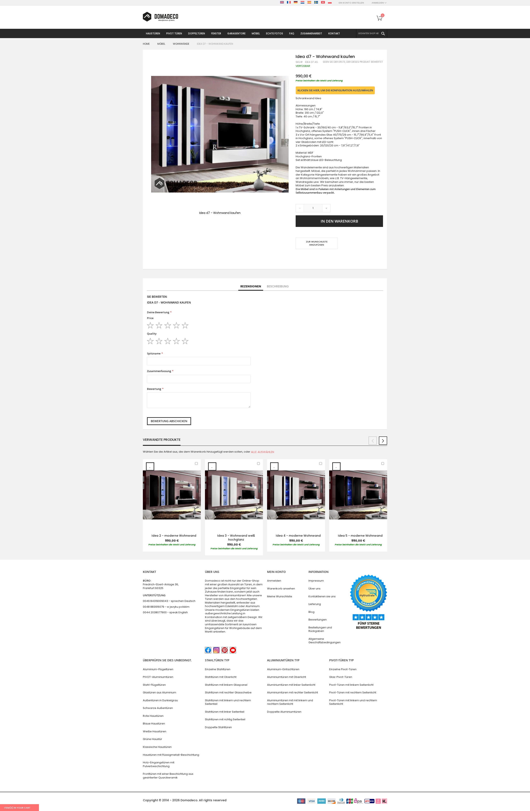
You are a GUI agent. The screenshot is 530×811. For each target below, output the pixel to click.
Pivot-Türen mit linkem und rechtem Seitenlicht (353, 702)
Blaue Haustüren (154, 723)
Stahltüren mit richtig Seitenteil (225, 719)
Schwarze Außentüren (158, 708)
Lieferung (314, 604)
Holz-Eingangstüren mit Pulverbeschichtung (158, 764)
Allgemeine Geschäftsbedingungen (324, 641)
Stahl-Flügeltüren (154, 685)
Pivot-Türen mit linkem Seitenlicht (351, 685)
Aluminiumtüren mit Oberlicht (286, 677)
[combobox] (371, 33)
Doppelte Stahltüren (218, 727)
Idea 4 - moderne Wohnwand (298, 536)
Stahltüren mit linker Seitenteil (224, 712)
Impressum (316, 581)
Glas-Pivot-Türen (340, 677)
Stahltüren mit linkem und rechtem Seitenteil (228, 702)
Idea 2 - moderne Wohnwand (174, 536)
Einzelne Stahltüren (217, 669)
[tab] (250, 286)
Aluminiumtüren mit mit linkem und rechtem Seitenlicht (290, 702)
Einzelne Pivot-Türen (343, 669)
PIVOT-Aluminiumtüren (158, 677)
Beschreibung (278, 286)
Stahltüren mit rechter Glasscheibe (228, 692)
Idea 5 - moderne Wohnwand (360, 536)
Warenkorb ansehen (281, 588)
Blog (311, 612)
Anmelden (274, 581)
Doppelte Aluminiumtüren (284, 712)
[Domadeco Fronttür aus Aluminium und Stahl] (160, 17)
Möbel (161, 44)
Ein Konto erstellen (351, 2)
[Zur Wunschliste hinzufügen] (150, 466)
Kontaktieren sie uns (322, 596)
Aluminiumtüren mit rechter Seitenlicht (292, 692)
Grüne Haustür (152, 739)
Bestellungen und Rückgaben (320, 629)
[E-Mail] (297, 257)
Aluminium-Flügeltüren (158, 669)
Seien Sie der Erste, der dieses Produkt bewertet (353, 62)
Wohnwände (181, 44)
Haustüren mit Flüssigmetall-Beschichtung (171, 755)
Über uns (314, 588)
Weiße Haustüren (154, 731)
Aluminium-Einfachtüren (283, 669)
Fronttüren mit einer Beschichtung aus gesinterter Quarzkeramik (168, 776)
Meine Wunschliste (279, 596)
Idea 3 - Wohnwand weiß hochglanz (236, 538)
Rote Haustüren (153, 716)
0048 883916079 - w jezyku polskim (166, 607)
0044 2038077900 (155, 612)
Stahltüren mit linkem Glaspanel (226, 685)
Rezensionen (250, 286)
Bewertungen (317, 620)
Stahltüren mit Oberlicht (220, 677)
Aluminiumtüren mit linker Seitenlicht (291, 685)
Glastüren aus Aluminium (159, 692)
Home (146, 44)
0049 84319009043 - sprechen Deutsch (169, 601)
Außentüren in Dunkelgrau (160, 700)
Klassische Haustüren (157, 747)
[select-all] (262, 452)
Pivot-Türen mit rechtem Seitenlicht (352, 692)
